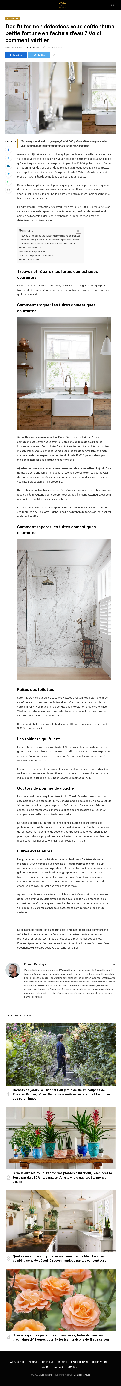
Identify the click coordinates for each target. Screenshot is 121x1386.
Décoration (99, 1362)
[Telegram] (8, 174)
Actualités (12, 19)
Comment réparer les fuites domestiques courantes (49, 243)
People (33, 1362)
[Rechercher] (112, 5)
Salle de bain (79, 1362)
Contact (73, 1367)
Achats (59, 1367)
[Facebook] (8, 149)
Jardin (46, 1367)
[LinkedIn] (8, 166)
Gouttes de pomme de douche (36, 255)
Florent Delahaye (32, 47)
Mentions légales (82, 1375)
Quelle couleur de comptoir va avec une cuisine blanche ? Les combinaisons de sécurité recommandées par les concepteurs (59, 1258)
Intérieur (47, 1362)
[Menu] (9, 5)
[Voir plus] (54, 55)
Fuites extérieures (29, 259)
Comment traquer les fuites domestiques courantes (49, 239)
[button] (76, 231)
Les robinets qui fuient (32, 251)
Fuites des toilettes (30, 247)
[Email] (8, 190)
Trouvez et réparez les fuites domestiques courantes (49, 235)
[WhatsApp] (8, 182)
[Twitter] (8, 157)
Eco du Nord (46, 1375)
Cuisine (62, 1362)
